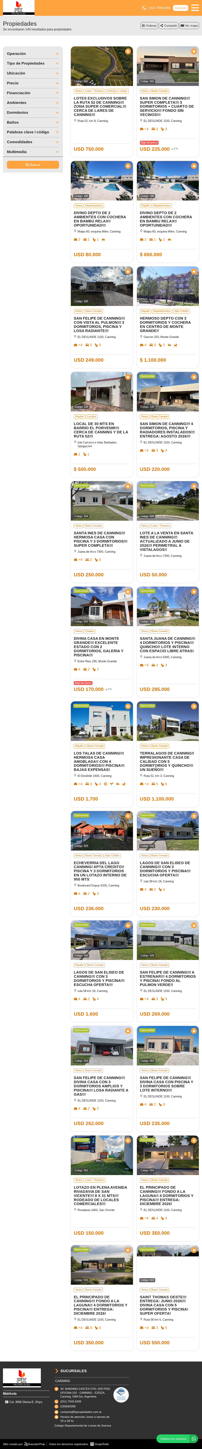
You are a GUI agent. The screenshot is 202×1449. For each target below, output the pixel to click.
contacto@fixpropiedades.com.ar (81, 1411)
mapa (194, 25)
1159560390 (68, 1406)
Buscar (35, 165)
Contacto (180, 7)
